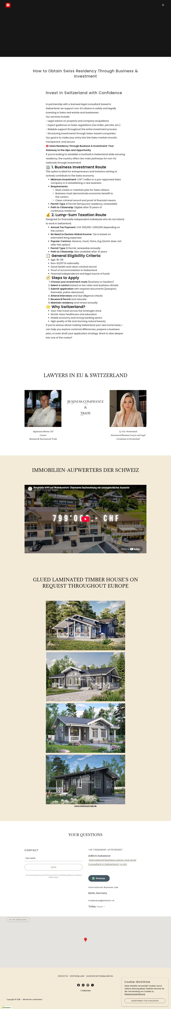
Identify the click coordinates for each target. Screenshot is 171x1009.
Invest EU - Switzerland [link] (71, 976)
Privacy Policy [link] (67, 875)
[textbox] (54, 858)
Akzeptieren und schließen (145, 1001)
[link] (8, 5)
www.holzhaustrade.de (85, 806)
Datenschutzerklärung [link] (99, 976)
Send (53, 867)
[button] (163, 5)
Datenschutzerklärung (134, 994)
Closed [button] (99, 906)
